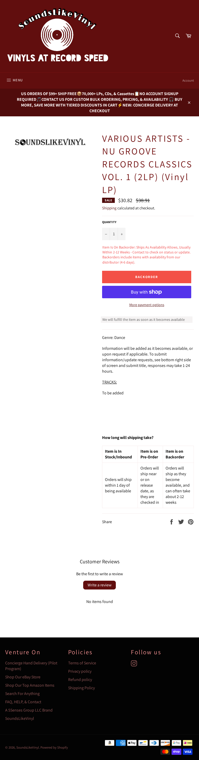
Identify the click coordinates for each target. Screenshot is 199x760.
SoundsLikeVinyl (19, 718)
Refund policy (80, 679)
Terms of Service (82, 663)
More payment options (146, 304)
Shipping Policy (81, 688)
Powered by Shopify (54, 747)
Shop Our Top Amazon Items (29, 685)
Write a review (99, 585)
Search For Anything (22, 693)
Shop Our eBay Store (22, 677)
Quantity (109, 222)
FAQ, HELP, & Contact (23, 702)
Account (188, 80)
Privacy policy (79, 671)
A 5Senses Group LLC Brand (29, 710)
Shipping (109, 207)
